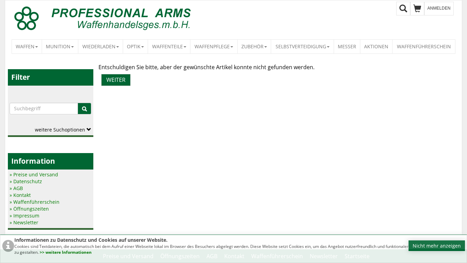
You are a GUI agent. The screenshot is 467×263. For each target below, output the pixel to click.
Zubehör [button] (252, 46)
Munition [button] (58, 46)
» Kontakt (20, 195)
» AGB (16, 188)
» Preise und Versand (34, 174)
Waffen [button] (25, 46)
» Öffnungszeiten (29, 208)
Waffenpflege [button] (212, 46)
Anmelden (439, 8)
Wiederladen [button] (99, 46)
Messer (347, 46)
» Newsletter (24, 222)
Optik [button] (134, 46)
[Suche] (84, 108)
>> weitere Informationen (66, 252)
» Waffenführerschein (34, 202)
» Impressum (24, 215)
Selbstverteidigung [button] (301, 46)
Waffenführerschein (424, 46)
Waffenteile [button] (167, 46)
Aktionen (376, 46)
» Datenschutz (26, 181)
